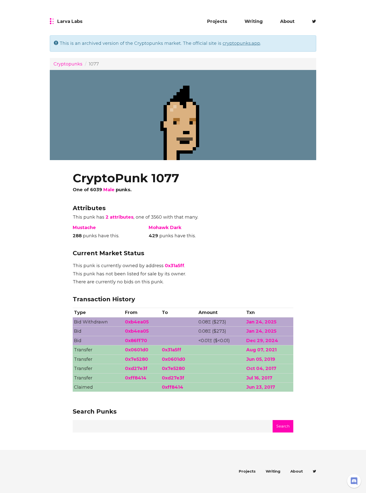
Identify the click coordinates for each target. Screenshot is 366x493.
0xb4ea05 (137, 322)
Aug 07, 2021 (261, 350)
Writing (253, 21)
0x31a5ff (174, 265)
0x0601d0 (136, 350)
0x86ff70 (136, 340)
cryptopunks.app (241, 43)
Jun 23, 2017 (260, 387)
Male (109, 189)
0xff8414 (135, 378)
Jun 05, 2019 (260, 359)
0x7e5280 (136, 359)
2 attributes (119, 217)
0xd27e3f (136, 368)
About (287, 21)
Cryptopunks (68, 64)
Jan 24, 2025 (261, 322)
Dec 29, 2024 (262, 340)
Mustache (84, 227)
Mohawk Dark (165, 227)
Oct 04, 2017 (261, 368)
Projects (217, 21)
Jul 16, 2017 (259, 378)
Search (283, 426)
